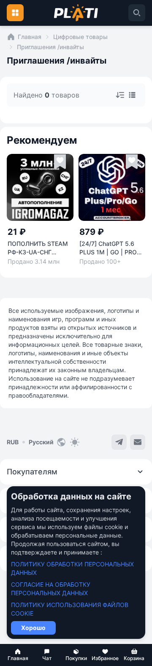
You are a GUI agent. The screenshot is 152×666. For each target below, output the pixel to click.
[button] (18, 655)
